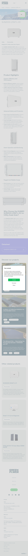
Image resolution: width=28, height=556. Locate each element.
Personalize (14, 283)
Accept (14, 279)
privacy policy (17, 273)
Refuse (14, 285)
